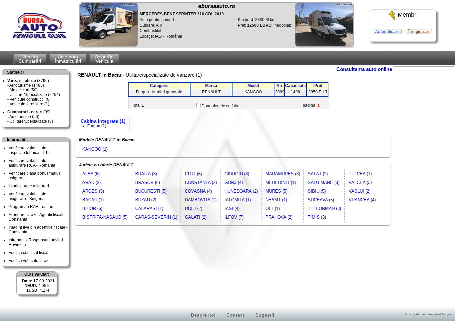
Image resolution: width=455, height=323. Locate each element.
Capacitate (295, 85)
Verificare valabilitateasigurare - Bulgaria (27, 196)
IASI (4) (232, 208)
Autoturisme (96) (24, 116)
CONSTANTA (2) (201, 182)
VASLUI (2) (359, 191)
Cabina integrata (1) (103, 121)
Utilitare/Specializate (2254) (35, 94)
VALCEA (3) (360, 182)
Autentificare (387, 31)
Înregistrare (419, 31)
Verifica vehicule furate (29, 260)
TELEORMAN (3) (324, 208)
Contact (235, 315)
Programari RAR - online (31, 206)
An (279, 85)
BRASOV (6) (147, 182)
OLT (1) (272, 208)
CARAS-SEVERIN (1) (156, 217)
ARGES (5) (93, 191)
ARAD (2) (91, 182)
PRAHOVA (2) (278, 217)
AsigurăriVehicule (104, 59)
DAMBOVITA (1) (201, 199)
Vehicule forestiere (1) (29, 104)
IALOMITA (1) (238, 199)
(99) (29, 112)
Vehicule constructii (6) (30, 99)
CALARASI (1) (149, 208)
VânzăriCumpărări (30, 59)
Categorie (159, 85)
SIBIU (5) (317, 191)
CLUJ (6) (193, 173)
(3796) (28, 80)
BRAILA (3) (146, 173)
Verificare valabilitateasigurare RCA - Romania (32, 163)
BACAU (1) (93, 199)
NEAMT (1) (276, 199)
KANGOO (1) (95, 149)
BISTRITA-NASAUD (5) (105, 217)
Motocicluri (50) (24, 90)
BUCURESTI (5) (151, 191)
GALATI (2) (196, 217)
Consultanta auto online (364, 69)
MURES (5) (276, 191)
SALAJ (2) (318, 173)
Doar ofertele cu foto (220, 106)
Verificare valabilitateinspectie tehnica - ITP (29, 150)
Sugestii (264, 315)
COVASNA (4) (198, 191)
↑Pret (317, 85)
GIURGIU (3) (237, 173)
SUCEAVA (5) (321, 199)
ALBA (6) (91, 173)
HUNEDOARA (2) (241, 191)
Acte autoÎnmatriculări (68, 59)
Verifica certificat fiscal (28, 252)
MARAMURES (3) (282, 173)
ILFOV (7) (234, 217)
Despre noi (203, 315)
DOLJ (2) (193, 208)
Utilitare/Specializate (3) (31, 121)
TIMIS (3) (317, 217)
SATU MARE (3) (323, 182)
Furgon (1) (96, 126)
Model (253, 85)
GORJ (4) (234, 182)
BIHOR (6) (92, 208)
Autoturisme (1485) (26, 85)
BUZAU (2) (145, 199)
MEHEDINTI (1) (280, 182)
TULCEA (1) (360, 173)
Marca (211, 85)
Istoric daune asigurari (29, 186)
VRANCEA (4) (362, 199)
